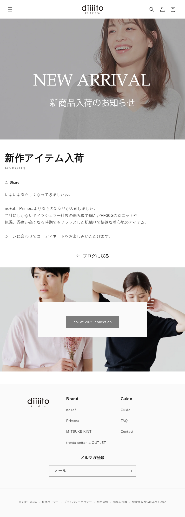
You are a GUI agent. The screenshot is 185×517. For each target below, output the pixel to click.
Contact (127, 431)
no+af (71, 410)
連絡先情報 (120, 501)
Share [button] (15, 182)
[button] (10, 9)
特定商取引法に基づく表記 (149, 501)
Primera (72, 421)
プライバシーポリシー (78, 501)
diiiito (33, 502)
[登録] (130, 471)
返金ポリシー (50, 501)
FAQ (124, 421)
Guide (126, 410)
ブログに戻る (96, 255)
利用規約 (102, 501)
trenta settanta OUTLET (86, 442)
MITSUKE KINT (79, 431)
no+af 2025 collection (92, 322)
